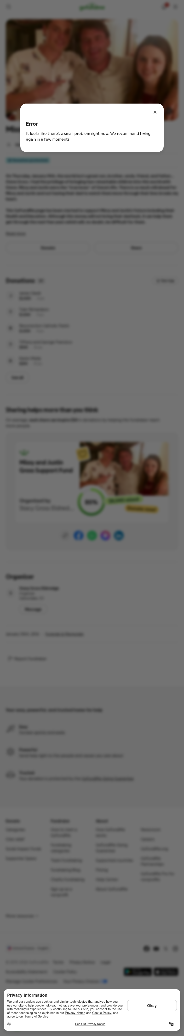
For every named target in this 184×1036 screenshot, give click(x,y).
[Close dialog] (155, 112)
